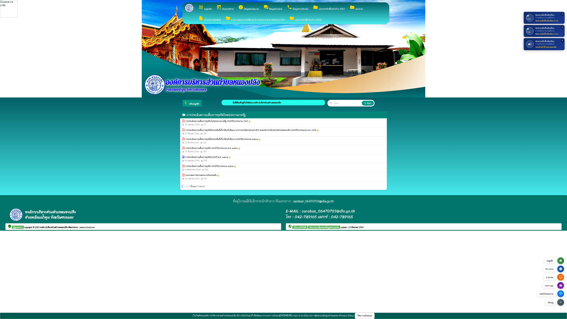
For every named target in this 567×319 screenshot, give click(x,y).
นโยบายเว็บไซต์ (300, 227)
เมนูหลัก (205, 8)
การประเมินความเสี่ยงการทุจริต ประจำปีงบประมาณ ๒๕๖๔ (210, 166)
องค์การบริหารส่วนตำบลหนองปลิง (54, 227)
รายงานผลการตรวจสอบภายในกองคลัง (202, 175)
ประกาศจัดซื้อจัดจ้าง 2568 (305, 19)
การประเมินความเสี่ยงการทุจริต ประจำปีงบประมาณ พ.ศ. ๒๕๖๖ (212, 148)
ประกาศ (356, 8)
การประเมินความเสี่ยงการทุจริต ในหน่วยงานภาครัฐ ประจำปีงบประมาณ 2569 (218, 121)
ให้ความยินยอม (364, 315)
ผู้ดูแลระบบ (18, 227)
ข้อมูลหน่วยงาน (248, 8)
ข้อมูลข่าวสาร (273, 8)
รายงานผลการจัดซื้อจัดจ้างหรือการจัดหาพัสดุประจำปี (255, 19)
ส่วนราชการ (225, 8)
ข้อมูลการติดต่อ (297, 8)
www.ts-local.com (87, 227)
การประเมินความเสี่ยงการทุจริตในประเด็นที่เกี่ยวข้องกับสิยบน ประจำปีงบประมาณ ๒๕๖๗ (223, 139)
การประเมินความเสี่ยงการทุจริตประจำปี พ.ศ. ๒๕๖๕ (208, 157)
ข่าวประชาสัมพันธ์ (209, 19)
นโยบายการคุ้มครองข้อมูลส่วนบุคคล (324, 227)
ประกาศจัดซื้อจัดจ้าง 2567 (329, 8)
